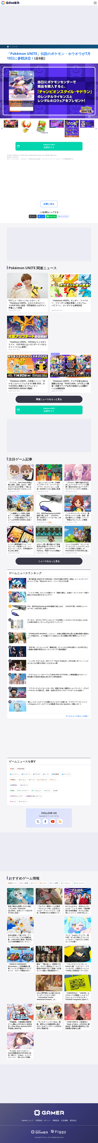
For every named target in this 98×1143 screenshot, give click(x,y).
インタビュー (37, 791)
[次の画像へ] (49, 91)
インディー (15, 774)
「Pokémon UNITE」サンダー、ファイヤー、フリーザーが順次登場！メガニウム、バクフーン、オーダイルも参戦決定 (70, 303)
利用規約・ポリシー (43, 1120)
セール (13, 801)
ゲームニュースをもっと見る (77, 716)
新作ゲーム (13, 883)
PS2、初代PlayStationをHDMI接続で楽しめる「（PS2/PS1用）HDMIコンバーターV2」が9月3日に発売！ (49, 516)
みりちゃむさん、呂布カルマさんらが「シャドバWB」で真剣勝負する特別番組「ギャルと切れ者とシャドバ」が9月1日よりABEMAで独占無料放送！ (77, 910)
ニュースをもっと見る (49, 561)
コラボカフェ (43, 780)
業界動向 (14, 785)
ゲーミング (66, 774)
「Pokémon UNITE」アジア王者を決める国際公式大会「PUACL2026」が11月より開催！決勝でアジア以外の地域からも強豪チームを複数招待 (70, 385)
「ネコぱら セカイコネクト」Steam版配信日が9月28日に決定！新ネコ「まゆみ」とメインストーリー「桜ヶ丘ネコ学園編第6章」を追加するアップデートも (20, 1056)
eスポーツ (55, 354)
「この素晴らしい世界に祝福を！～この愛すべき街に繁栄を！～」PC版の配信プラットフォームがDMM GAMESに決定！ (20, 516)
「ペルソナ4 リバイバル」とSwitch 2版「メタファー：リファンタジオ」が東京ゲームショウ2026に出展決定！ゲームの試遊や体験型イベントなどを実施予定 (77, 969)
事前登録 (21, 769)
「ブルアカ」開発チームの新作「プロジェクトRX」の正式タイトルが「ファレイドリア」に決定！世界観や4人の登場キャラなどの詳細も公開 (49, 910)
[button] (2, 128)
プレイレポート (24, 791)
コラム (48, 791)
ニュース (14, 46)
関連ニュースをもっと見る (49, 399)
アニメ (54, 780)
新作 (12, 769)
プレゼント (23, 801)
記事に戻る (49, 203)
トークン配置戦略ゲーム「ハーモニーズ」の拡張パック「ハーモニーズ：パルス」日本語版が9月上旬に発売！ (20, 547)
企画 (55, 791)
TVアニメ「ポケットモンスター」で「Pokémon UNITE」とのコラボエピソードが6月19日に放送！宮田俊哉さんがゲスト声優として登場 (27, 304)
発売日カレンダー (17, 796)
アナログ (37, 774)
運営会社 (73, 1120)
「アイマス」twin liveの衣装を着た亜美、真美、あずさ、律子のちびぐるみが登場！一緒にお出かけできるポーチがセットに (20, 485)
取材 (12, 791)
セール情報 (24, 883)
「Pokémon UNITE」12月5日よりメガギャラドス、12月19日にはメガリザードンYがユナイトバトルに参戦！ (27, 344)
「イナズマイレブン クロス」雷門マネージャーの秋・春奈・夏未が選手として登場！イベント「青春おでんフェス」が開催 (77, 516)
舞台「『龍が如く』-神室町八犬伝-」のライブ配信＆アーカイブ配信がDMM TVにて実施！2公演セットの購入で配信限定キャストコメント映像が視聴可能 (49, 968)
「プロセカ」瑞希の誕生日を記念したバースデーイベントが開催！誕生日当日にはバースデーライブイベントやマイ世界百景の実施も (77, 486)
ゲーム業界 (54, 883)
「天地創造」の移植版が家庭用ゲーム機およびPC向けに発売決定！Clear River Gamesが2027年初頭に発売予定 (20, 1025)
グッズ (32, 780)
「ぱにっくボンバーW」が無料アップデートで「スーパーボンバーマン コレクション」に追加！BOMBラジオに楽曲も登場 (48, 485)
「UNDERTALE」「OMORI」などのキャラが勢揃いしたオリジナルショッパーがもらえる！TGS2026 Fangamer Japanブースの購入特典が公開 (77, 997)
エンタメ (23, 780)
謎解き (13, 780)
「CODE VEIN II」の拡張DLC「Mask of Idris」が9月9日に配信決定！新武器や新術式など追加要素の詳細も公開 (77, 1025)
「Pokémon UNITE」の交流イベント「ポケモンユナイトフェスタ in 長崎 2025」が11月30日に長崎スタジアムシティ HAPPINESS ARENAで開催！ (26, 385)
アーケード (26, 774)
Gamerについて (28, 1120)
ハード (46, 774)
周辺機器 (56, 774)
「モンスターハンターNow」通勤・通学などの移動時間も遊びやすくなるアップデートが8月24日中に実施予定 (49, 1025)
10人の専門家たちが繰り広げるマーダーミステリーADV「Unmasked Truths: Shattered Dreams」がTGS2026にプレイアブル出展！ (48, 997)
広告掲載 (64, 1120)
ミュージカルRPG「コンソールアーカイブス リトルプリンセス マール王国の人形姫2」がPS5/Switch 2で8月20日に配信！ (77, 548)
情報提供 (56, 1120)
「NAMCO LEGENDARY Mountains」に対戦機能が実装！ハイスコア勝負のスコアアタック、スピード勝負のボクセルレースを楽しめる (19, 968)
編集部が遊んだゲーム (34, 796)
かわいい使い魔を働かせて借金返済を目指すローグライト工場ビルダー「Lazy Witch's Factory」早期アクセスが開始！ (49, 547)
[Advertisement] (49, 25)
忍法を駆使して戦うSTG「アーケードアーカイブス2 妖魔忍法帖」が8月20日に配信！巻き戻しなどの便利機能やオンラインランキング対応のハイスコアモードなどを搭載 (20, 940)
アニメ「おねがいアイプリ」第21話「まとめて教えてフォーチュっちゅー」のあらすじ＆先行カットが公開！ (77, 938)
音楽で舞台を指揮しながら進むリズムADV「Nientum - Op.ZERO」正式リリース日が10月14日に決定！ (20, 909)
